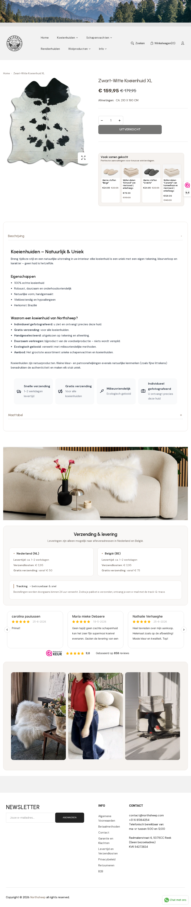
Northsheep (38, 897)
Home (6, 73)
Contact (103, 832)
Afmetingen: (106, 100)
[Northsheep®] (14, 43)
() (164, 43)
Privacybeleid (106, 859)
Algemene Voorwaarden (106, 818)
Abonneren (69, 817)
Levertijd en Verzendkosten (108, 851)
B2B (100, 871)
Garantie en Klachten (105, 841)
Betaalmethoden (109, 826)
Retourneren (106, 865)
